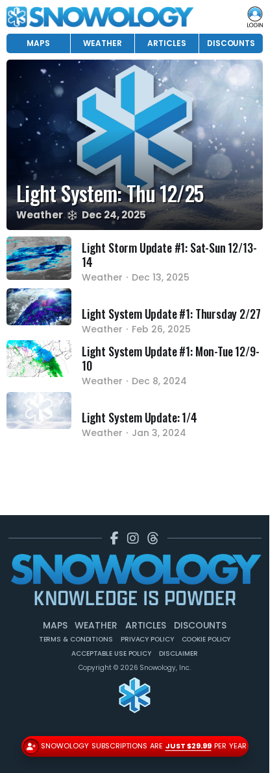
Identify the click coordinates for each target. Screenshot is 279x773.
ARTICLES (166, 43)
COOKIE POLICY (206, 639)
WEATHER (102, 43)
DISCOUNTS (231, 43)
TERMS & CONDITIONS (76, 639)
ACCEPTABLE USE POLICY (111, 654)
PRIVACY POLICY (147, 639)
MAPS (38, 43)
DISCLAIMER (178, 654)
